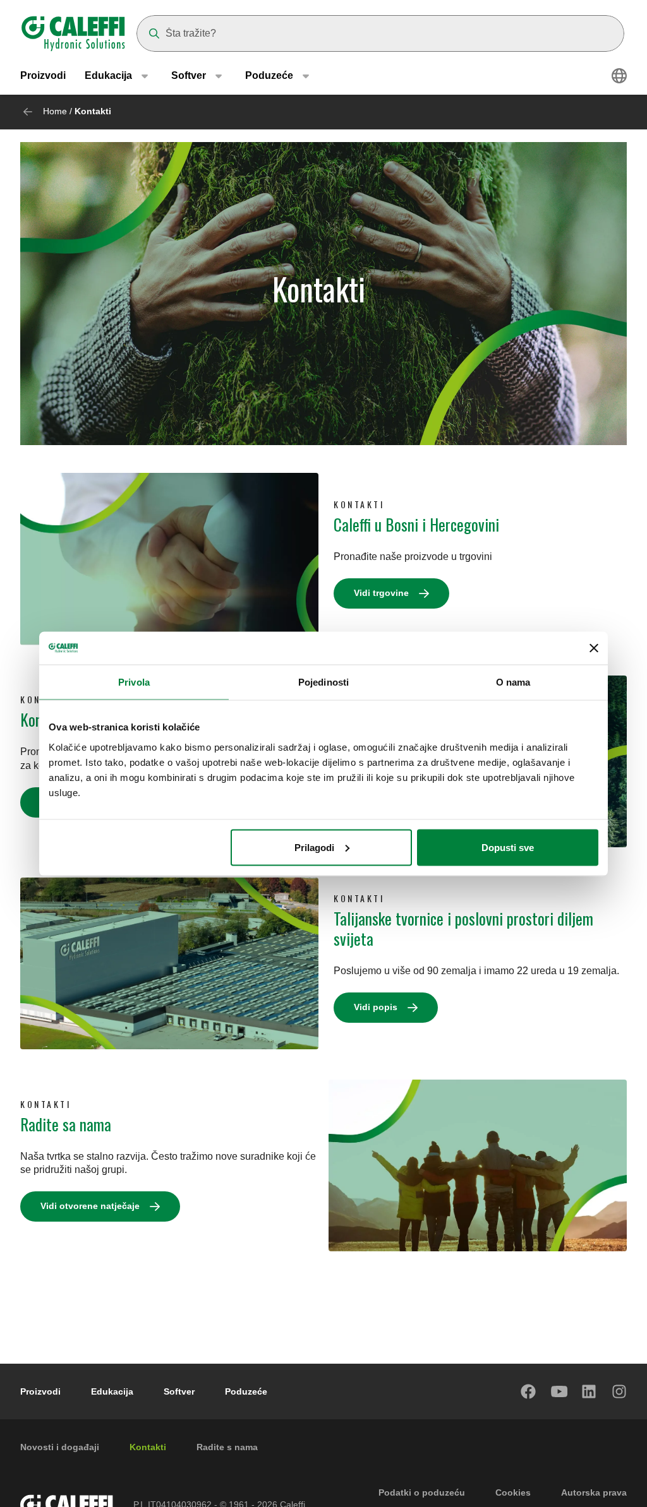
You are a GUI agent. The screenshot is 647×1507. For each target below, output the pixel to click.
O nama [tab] (513, 682)
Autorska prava (594, 1492)
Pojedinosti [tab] (323, 682)
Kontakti (148, 1447)
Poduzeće (246, 1391)
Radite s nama (227, 1447)
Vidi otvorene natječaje (90, 1206)
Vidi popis (375, 1007)
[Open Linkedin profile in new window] (589, 1391)
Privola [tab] (134, 682)
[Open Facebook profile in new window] (529, 1391)
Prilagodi (314, 847)
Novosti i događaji (59, 1447)
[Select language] (619, 75)
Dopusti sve (507, 847)
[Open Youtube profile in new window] (559, 1391)
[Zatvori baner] (594, 647)
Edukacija (112, 1391)
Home (55, 111)
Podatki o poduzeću (421, 1492)
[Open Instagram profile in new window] (620, 1391)
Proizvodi (43, 75)
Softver (179, 1391)
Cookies (513, 1492)
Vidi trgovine (381, 593)
